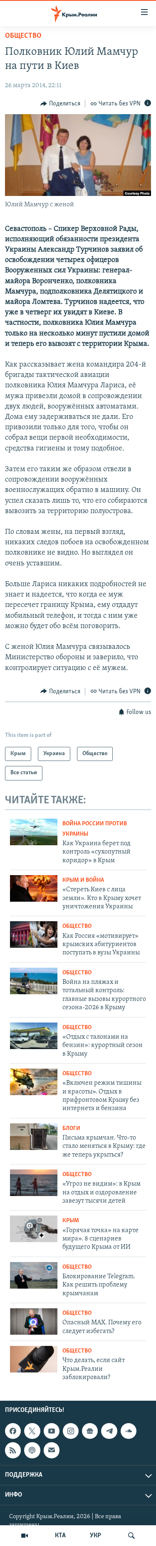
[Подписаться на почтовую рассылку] (51, 1450)
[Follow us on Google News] (90, 1431)
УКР (95, 1535)
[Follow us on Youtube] (51, 1431)
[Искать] (131, 1535)
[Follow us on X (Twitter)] (32, 1431)
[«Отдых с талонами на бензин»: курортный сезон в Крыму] (33, 1036)
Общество (23, 36)
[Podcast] (32, 1450)
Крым (70, 1221)
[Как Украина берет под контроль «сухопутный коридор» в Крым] (33, 832)
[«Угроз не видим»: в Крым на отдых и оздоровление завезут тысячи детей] (33, 1182)
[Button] (60, 103)
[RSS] (13, 1450)
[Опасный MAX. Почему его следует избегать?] (33, 1321)
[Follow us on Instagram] (71, 1431)
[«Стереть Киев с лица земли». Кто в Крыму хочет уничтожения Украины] (33, 888)
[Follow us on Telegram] (109, 1431)
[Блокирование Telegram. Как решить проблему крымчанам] (33, 1275)
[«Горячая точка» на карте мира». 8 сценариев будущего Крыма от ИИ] (33, 1229)
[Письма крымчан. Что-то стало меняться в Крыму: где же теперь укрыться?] (33, 1136)
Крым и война (83, 880)
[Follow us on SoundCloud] (128, 1431)
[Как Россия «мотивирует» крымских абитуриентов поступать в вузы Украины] (33, 934)
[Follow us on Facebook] (13, 1431)
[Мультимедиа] (24, 1535)
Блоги (71, 1128)
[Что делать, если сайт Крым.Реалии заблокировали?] (33, 1359)
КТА (60, 1535)
